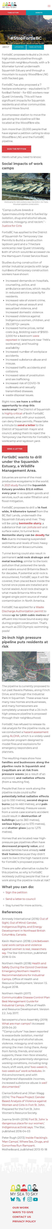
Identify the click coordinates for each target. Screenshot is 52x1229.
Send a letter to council (21, 899)
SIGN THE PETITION (16, 149)
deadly (40, 535)
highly (9, 413)
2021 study (11, 485)
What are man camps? (16, 1023)
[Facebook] (24, 1199)
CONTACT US (21, 1216)
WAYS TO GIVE (22, 1212)
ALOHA (15, 736)
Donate (39, 13)
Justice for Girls (12, 225)
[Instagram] (29, 1199)
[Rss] (18, 1199)
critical (17, 413)
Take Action (13, 13)
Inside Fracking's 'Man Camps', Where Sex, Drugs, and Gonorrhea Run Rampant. (25, 1141)
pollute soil (34, 527)
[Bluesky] (12, 1199)
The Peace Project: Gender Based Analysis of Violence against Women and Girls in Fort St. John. (24, 1100)
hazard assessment (36, 732)
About (6, 47)
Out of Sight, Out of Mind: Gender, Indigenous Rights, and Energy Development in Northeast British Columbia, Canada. (25, 926)
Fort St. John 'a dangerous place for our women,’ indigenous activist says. (25, 1123)
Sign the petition (16, 892)
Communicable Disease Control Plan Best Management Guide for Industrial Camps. (26, 1001)
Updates (19, 47)
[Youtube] (35, 1199)
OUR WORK (20, 1207)
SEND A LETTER (14, 449)
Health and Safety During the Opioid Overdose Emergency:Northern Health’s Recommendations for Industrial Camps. (24, 971)
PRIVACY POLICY (24, 1221)
